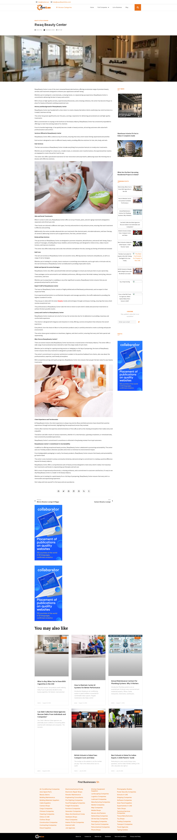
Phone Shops (96, 830)
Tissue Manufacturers (125, 816)
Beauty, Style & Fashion (41, 20)
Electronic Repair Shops (73, 792)
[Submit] (138, 322)
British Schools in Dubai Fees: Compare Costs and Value (124, 233)
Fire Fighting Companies (74, 800)
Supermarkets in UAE (124, 806)
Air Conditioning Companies (50, 789)
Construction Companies (48, 822)
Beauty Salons (45, 795)
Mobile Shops (96, 810)
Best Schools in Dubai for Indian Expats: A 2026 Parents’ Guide (125, 245)
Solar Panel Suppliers (124, 803)
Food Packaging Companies (75, 803)
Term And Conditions (120, 836)
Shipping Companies (124, 797)
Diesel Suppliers (45, 828)
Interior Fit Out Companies (74, 822)
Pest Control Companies (100, 824)
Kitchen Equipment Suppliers (98, 790)
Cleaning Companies (47, 814)
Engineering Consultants (74, 797)
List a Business (117, 7)
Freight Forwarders (72, 806)
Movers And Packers (98, 813)
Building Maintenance (47, 797)
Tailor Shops (121, 808)
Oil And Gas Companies (99, 819)
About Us (78, 836)
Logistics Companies (98, 796)
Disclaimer (108, 836)
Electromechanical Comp (74, 789)
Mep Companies (97, 807)
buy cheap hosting (125, 282)
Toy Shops (121, 819)
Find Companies (102, 7)
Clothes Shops (45, 819)
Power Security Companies (126, 792)
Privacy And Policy (135, 836)
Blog (127, 7)
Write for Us (98, 836)
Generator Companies (73, 811)
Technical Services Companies (123, 812)
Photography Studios (124, 789)
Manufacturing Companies (100, 802)
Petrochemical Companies (100, 827)
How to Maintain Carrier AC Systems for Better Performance (124, 201)
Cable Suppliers (45, 803)
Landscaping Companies (100, 794)
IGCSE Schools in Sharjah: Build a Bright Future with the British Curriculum (125, 271)
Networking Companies (99, 816)
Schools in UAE (122, 795)
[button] (138, 7)
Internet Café (70, 825)
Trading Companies (124, 821)
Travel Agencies (122, 827)
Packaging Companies (99, 821)
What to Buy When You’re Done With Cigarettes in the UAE (125, 189)
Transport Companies (124, 824)
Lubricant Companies (98, 799)
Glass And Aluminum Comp (75, 814)
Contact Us (88, 836)
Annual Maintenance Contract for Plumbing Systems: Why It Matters (124, 213)
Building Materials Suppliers (49, 800)
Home (92, 7)
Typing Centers (122, 830)
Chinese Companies (47, 811)
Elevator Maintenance (73, 795)
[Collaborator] (130, 390)
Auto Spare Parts (46, 792)
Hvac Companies (71, 819)
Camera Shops (45, 806)
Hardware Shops (71, 817)
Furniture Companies (72, 808)
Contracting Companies (48, 825)
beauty (60, 301)
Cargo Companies (46, 808)
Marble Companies (97, 805)
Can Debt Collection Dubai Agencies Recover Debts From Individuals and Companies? (130, 225)
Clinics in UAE (45, 817)
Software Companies (124, 800)
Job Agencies (70, 828)
